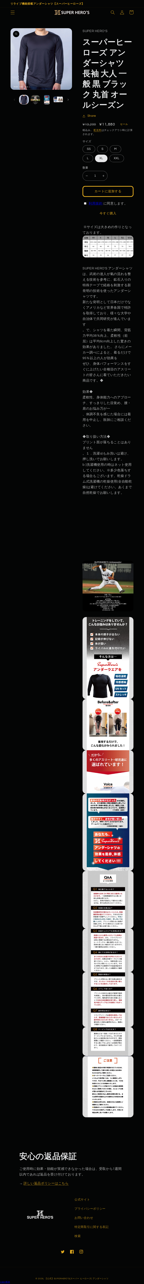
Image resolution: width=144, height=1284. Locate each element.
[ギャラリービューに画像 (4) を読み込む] (58, 99)
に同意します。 (108, 203)
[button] (12, 12)
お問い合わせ (83, 1217)
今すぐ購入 (108, 213)
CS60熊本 (5, 1282)
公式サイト (82, 1199)
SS (89, 149)
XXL (117, 158)
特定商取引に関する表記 (91, 1227)
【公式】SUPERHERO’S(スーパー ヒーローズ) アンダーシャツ (76, 1279)
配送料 (98, 130)
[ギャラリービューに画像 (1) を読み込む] (24, 99)
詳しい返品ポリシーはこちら (46, 1183)
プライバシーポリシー (90, 1208)
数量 (85, 167)
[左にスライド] (14, 100)
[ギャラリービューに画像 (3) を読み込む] (46, 99)
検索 (77, 1236)
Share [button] (91, 115)
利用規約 (96, 203)
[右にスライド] (68, 100)
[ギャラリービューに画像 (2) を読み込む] (35, 99)
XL (101, 158)
